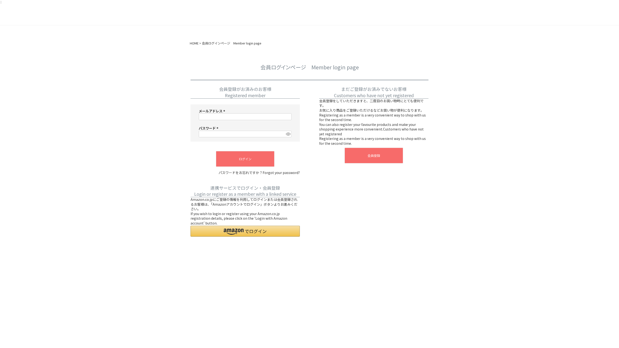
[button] (245, 231)
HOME (194, 43)
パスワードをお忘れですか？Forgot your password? (259, 172)
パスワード (209, 128)
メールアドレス (213, 111)
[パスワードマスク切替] (288, 134)
